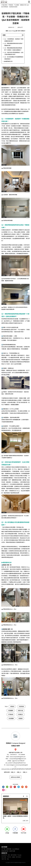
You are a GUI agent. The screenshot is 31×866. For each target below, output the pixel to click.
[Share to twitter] (18, 787)
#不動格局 (10, 714)
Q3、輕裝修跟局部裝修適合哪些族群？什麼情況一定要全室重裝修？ (13, 49)
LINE (9, 855)
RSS (8, 859)
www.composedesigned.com (17, 756)
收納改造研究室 (5, 851)
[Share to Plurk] (22, 787)
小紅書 (13, 857)
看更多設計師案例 (15, 777)
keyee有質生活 (15, 849)
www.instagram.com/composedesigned (17, 765)
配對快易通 (8, 849)
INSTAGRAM (13, 855)
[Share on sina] (26, 787)
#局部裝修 (21, 706)
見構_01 (19, 772)
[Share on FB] (3, 787)
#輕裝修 (12, 706)
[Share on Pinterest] (15, 787)
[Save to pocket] (11, 787)
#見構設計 (20, 714)
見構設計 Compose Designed (15, 744)
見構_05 (13, 772)
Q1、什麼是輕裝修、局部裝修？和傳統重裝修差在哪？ (13, 40)
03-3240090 (22, 754)
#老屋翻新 (10, 710)
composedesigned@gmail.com (17, 758)
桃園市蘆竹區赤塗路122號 (15, 752)
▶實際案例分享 (8, 61)
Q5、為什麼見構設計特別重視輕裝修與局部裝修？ (13, 58)
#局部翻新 (11, 718)
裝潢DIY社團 (12, 851)
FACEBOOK (4, 855)
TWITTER (3, 859)
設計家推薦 (4, 847)
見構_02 (25, 772)
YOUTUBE (3, 857)
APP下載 (3, 849)
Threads (19, 855)
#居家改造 (20, 710)
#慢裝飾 (20, 718)
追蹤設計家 (4, 853)
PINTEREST (18, 857)
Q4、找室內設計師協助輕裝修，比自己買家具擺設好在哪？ (13, 53)
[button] (23, 796)
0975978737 (13, 754)
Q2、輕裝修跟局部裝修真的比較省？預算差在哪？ (13, 44)
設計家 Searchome (4, 2)
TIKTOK (9, 857)
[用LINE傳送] (7, 787)
